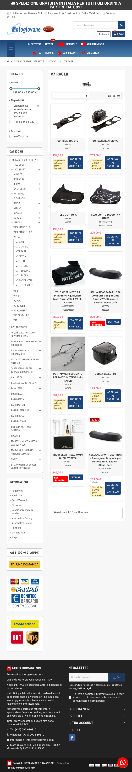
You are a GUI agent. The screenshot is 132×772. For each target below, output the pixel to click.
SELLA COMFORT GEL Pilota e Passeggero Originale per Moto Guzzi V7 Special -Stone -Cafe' (105, 459)
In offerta (21, 136)
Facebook (72, 737)
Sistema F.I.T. (35, 13)
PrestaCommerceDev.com (21, 767)
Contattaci (111, 13)
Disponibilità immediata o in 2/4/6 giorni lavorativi (27, 111)
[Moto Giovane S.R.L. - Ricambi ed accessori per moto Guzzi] (30, 28)
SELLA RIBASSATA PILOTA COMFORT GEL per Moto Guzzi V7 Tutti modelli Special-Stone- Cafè (105, 297)
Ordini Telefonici (91, 13)
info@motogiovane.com (40, 739)
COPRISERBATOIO (67, 140)
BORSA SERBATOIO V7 (105, 140)
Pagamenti (53, 13)
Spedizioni (70, 13)
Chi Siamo (15, 13)
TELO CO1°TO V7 (68, 214)
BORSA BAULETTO (105, 373)
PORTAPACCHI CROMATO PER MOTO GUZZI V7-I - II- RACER (67, 377)
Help (11, 16)
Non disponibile (24, 121)
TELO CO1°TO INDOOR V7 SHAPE (105, 216)
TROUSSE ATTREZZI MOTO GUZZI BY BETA (68, 456)
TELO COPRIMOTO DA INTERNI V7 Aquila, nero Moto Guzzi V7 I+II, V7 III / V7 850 (67, 297)
